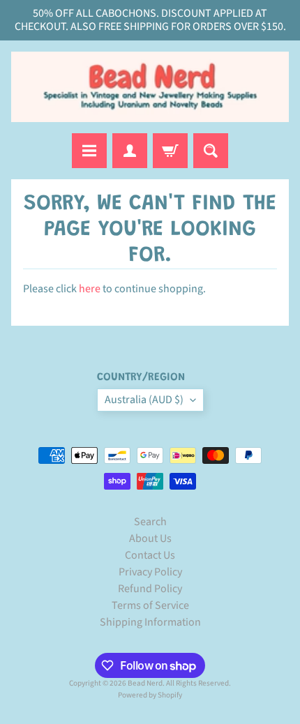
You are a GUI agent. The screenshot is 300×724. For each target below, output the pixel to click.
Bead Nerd (145, 683)
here (89, 288)
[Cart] (170, 150)
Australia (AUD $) (144, 399)
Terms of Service (150, 605)
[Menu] (89, 150)
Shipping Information (150, 622)
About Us (150, 538)
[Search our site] (210, 150)
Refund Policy (150, 588)
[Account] (129, 150)
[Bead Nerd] (150, 86)
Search (150, 521)
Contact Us (150, 555)
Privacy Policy (150, 572)
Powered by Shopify (150, 695)
